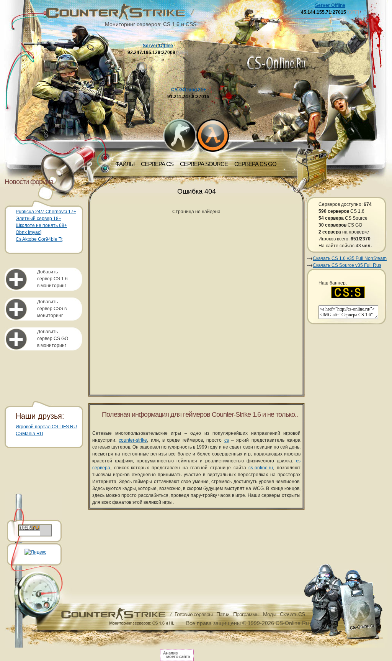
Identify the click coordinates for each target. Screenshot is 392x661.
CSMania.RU (29, 433)
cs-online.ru (260, 467)
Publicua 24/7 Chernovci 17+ (46, 211)
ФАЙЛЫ (124, 164)
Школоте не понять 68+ (41, 225)
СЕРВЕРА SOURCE (204, 164)
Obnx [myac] (28, 232)
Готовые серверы (193, 614)
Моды (269, 614)
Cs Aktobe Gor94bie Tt (39, 239)
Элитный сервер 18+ (38, 218)
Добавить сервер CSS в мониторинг (52, 308)
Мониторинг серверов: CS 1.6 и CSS (150, 24)
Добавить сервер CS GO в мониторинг (52, 338)
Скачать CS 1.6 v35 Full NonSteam (350, 258)
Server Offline (158, 45)
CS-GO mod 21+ (188, 89)
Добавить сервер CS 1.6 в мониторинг (52, 278)
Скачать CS (292, 614)
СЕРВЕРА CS (157, 164)
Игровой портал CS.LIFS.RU (46, 426)
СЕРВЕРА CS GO (255, 164)
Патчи (222, 614)
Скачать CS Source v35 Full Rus (347, 265)
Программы (246, 614)
